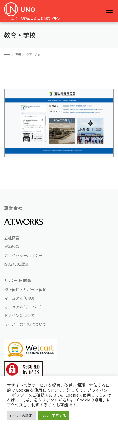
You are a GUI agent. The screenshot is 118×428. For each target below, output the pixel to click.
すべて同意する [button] (54, 415)
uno (28, 9)
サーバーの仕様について (25, 324)
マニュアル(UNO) (19, 298)
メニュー (109, 10)
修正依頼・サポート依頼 (25, 289)
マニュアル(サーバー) (22, 306)
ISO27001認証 (16, 264)
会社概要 (11, 238)
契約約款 (11, 246)
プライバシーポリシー (23, 255)
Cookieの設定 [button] (21, 415)
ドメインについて (19, 315)
